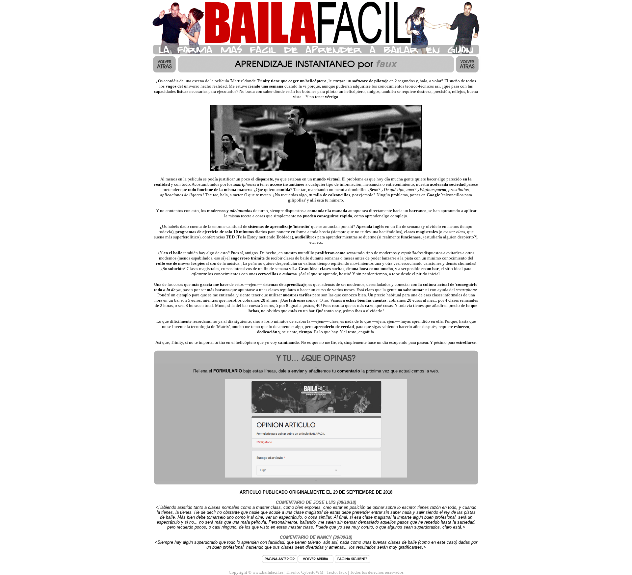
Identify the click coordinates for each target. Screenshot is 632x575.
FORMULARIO (227, 371)
